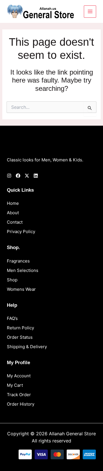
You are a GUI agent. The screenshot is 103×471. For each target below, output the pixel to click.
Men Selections (22, 270)
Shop (12, 279)
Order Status (20, 337)
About (13, 212)
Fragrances (18, 261)
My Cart (15, 385)
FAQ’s (12, 318)
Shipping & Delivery (27, 346)
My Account (19, 375)
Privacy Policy (21, 231)
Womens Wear (21, 289)
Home (13, 203)
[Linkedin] (35, 175)
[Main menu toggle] (90, 11)
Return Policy (20, 327)
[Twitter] (27, 175)
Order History (20, 404)
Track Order (19, 394)
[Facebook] (18, 175)
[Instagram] (9, 175)
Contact (15, 222)
